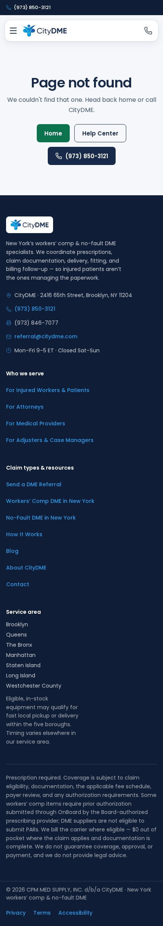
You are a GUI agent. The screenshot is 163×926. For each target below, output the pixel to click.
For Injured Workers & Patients (47, 390)
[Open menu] (13, 31)
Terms (42, 913)
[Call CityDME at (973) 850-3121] (148, 30)
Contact (17, 584)
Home (53, 133)
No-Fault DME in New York (41, 517)
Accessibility (75, 913)
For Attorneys (25, 407)
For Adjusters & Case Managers (50, 440)
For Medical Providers (35, 423)
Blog (12, 551)
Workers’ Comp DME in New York (50, 501)
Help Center (100, 133)
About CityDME (26, 567)
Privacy (16, 913)
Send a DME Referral (33, 484)
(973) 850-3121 (86, 156)
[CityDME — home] (45, 31)
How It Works (24, 534)
